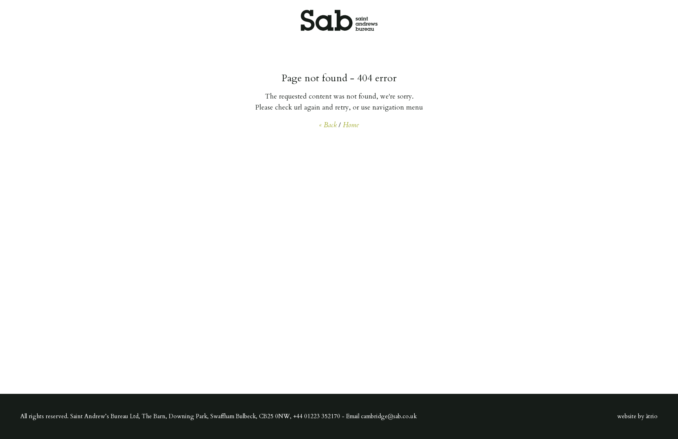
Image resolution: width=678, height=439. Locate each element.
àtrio (652, 416)
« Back (328, 125)
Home (351, 125)
